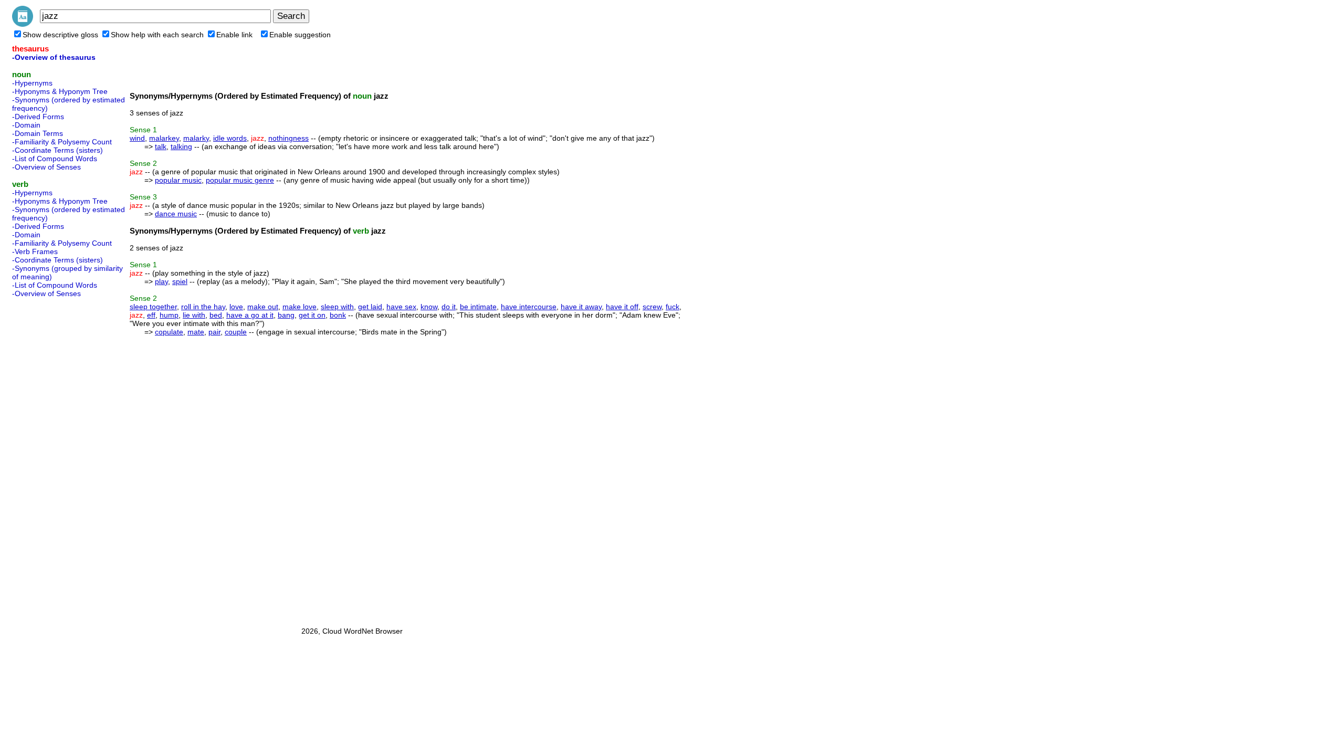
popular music (178, 180)
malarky (196, 138)
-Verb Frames (35, 251)
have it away (581, 306)
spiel (179, 281)
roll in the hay (203, 306)
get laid (370, 306)
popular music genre (240, 180)
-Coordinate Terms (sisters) (57, 150)
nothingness (288, 138)
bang (286, 315)
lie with (194, 315)
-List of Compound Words (54, 158)
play (161, 281)
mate (195, 332)
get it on (312, 315)
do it (449, 306)
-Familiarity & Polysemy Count (62, 142)
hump (169, 315)
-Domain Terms (37, 133)
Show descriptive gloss (60, 34)
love (236, 306)
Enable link (234, 34)
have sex (401, 306)
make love (299, 306)
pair (214, 332)
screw (652, 306)
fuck (672, 306)
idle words (230, 138)
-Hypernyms (32, 83)
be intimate (478, 306)
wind (137, 138)
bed (215, 315)
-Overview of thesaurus (54, 57)
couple (236, 332)
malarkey (164, 138)
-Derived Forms (38, 116)
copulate (169, 332)
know (429, 306)
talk (160, 146)
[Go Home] (22, 24)
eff (151, 315)
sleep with (337, 306)
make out (262, 306)
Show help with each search (157, 34)
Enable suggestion (300, 34)
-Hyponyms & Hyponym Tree (60, 91)
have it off (622, 306)
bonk (338, 315)
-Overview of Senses (46, 167)
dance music (176, 213)
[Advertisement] (54, 458)
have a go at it (250, 315)
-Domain (26, 125)
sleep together (153, 306)
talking (181, 146)
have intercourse (528, 306)
